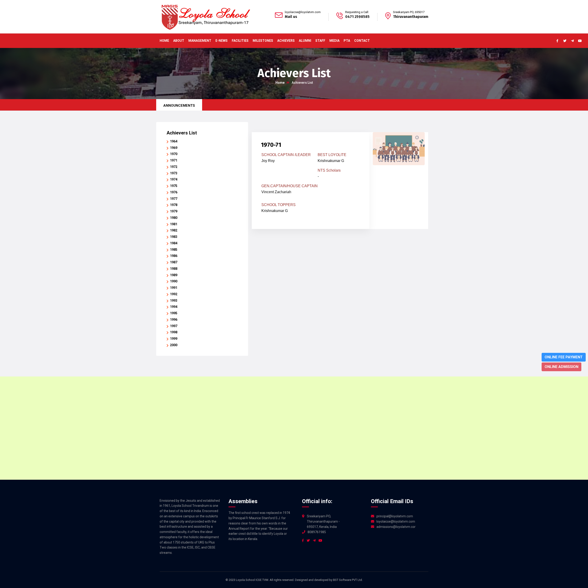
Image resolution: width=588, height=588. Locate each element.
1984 (173, 243)
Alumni (305, 40)
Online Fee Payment (564, 357)
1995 (173, 313)
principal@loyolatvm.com (394, 516)
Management (199, 40)
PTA (347, 40)
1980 (173, 218)
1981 (173, 224)
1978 (173, 205)
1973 (173, 173)
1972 (173, 167)
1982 (173, 230)
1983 (173, 237)
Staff (320, 40)
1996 (173, 319)
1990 (173, 281)
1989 (173, 275)
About (178, 40)
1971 (173, 160)
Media (334, 40)
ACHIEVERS (286, 40)
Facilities (240, 40)
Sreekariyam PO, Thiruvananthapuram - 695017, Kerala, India (323, 521)
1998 (173, 332)
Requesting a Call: (357, 12)
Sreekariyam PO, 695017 (408, 12)
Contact (362, 40)
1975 (173, 186)
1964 (173, 141)
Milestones (263, 40)
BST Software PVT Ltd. (348, 580)
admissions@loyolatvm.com (396, 527)
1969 (173, 148)
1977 (173, 199)
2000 (173, 345)
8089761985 (317, 532)
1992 (173, 294)
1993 (173, 300)
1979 (173, 211)
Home (164, 40)
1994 (173, 307)
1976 (173, 192)
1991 (173, 288)
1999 (173, 338)
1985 (173, 249)
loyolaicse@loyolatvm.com (303, 12)
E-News (221, 40)
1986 (173, 256)
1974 (173, 179)
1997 (173, 326)
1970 (173, 154)
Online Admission (561, 367)
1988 (173, 268)
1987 (173, 262)
